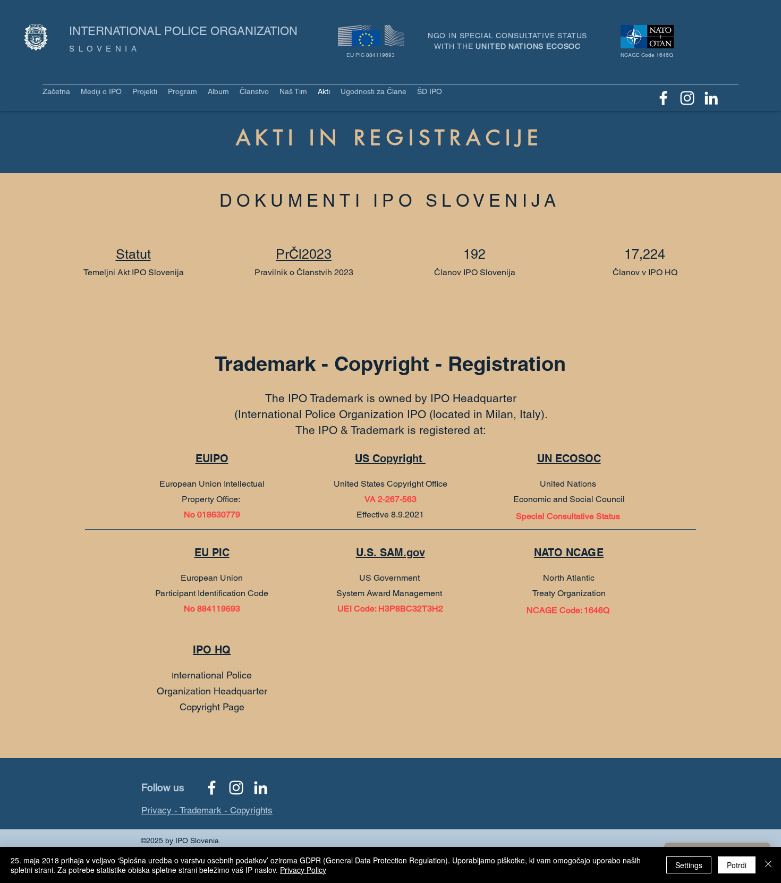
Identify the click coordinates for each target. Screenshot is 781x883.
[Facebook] (663, 98)
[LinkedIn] (711, 98)
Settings (688, 865)
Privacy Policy (303, 869)
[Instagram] (687, 98)
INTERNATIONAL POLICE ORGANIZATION (183, 31)
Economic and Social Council (569, 499)
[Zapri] (768, 864)
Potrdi (736, 865)
